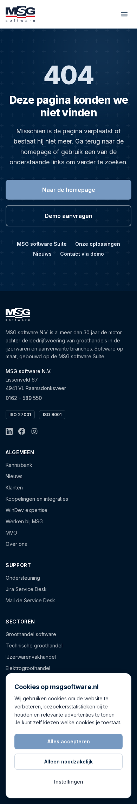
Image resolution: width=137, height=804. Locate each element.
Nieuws (42, 254)
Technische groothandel (34, 645)
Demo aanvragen (68, 215)
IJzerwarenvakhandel (31, 657)
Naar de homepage (68, 189)
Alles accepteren (68, 741)
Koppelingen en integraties (37, 499)
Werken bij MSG (24, 521)
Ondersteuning (23, 578)
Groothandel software (31, 634)
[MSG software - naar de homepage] (20, 14)
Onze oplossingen (97, 244)
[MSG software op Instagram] (34, 431)
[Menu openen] (124, 14)
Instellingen (68, 782)
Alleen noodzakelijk (68, 762)
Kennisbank (19, 465)
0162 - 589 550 (24, 398)
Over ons (16, 544)
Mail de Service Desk (30, 600)
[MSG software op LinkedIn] (9, 431)
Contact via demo (82, 254)
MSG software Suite (42, 244)
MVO (11, 533)
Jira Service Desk (26, 589)
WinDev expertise (26, 510)
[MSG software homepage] (18, 314)
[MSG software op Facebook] (21, 431)
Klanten (14, 488)
